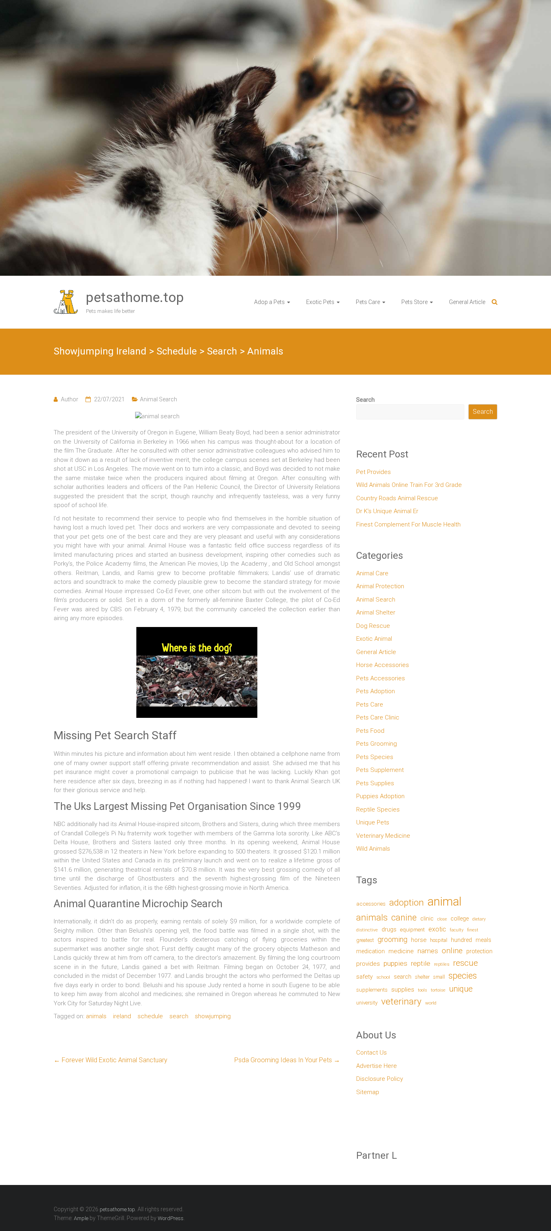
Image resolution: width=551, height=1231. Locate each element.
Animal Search (158, 399)
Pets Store (414, 302)
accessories (371, 903)
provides (368, 963)
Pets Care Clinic (377, 717)
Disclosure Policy (379, 1078)
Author (69, 399)
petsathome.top (135, 297)
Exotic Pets (320, 302)
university (367, 1003)
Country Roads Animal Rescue (397, 498)
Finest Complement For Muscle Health (408, 524)
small (439, 977)
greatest (365, 940)
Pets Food (370, 730)
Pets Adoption (375, 691)
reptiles (441, 964)
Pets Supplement (380, 770)
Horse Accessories (382, 665)
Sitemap (367, 1092)
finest (472, 930)
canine (404, 917)
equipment (412, 930)
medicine (401, 951)
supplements (372, 989)
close (442, 919)
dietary (479, 919)
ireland (122, 1016)
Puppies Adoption (380, 796)
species (463, 976)
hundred (461, 940)
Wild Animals (373, 848)
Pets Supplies (375, 783)
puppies (395, 963)
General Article (467, 302)
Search (365, 399)
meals (483, 940)
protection (479, 951)
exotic (437, 929)
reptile (420, 963)
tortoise (438, 990)
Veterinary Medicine (383, 835)
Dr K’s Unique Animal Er (387, 511)
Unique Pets (372, 822)
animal (444, 901)
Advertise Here (376, 1066)
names (427, 951)
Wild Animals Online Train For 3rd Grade (409, 485)
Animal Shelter (375, 612)
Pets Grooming (376, 743)
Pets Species (374, 757)
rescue (465, 963)
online (452, 950)
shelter (422, 977)
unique (461, 989)
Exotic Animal (374, 638)
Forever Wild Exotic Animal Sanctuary (110, 1060)
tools (422, 990)
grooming (392, 939)
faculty (456, 930)
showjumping (213, 1016)
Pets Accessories (380, 678)
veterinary (401, 1001)
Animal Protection (380, 586)
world (430, 1003)
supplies (402, 989)
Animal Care (372, 573)
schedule (150, 1016)
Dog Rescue (373, 625)
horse (418, 940)
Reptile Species (378, 809)
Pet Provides (373, 472)
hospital (438, 940)
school (383, 977)
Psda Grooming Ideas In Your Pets (287, 1060)
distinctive (367, 930)
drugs (389, 929)
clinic (427, 918)
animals (96, 1016)
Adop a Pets (269, 302)
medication (370, 951)
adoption (406, 902)
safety (364, 976)
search (178, 1016)
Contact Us (371, 1052)
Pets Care (368, 302)
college (460, 918)
